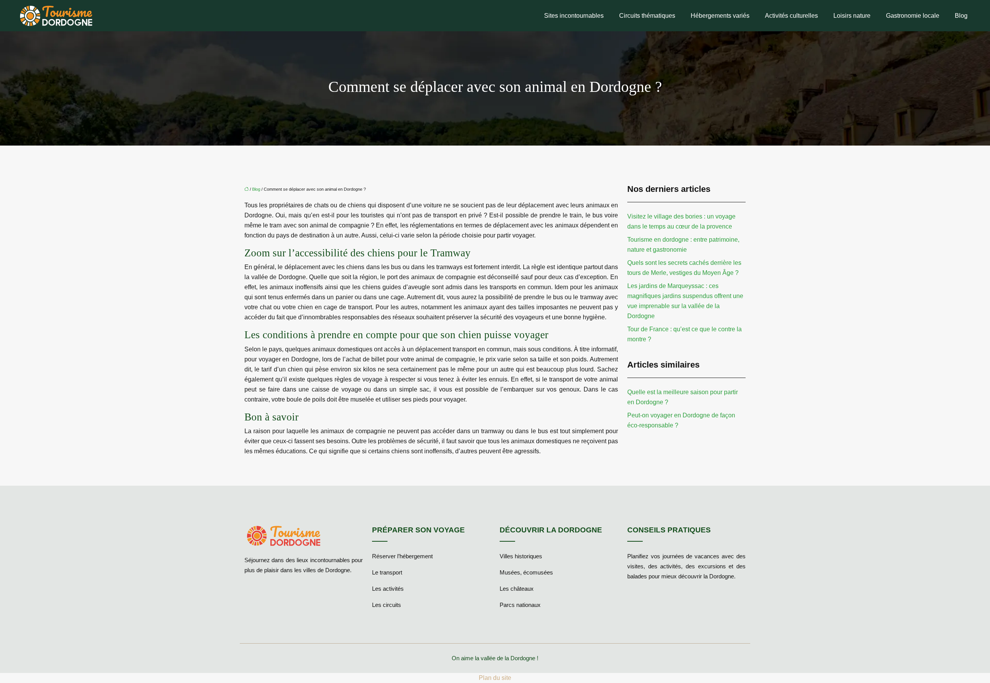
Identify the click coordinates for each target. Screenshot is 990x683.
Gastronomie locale (912, 15)
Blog (961, 15)
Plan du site (495, 678)
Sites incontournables (574, 15)
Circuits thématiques (647, 15)
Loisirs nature (852, 15)
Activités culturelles (791, 15)
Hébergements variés (720, 15)
